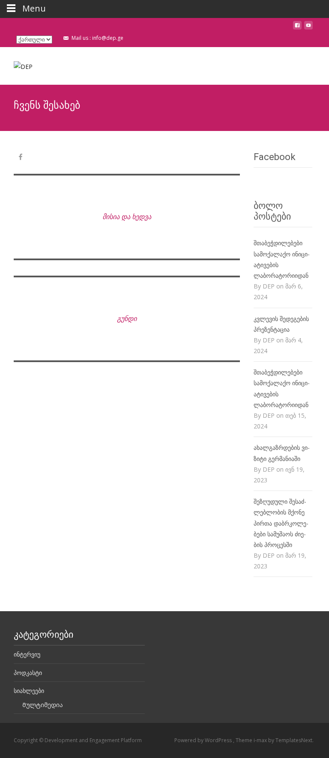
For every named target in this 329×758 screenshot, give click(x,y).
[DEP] (17, 64)
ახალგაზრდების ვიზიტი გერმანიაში (282, 452)
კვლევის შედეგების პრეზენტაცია (281, 324)
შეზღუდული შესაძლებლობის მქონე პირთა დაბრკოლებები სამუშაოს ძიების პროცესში (281, 523)
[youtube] (308, 28)
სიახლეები (29, 691)
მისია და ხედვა (126, 216)
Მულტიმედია (42, 705)
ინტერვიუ (27, 654)
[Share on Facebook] (20, 158)
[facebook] (297, 28)
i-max (261, 740)
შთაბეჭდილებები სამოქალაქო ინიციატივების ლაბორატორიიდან (282, 259)
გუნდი (127, 318)
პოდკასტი (28, 673)
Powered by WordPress (203, 740)
